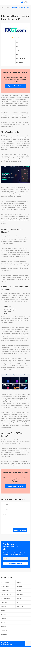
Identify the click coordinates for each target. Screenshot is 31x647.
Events (3, 610)
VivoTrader (20, 598)
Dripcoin (19, 602)
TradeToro (19, 590)
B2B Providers (5, 582)
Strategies (4, 634)
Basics (3, 622)
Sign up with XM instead (15, 86)
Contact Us (4, 602)
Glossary (3, 618)
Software (3, 626)
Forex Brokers (5, 586)
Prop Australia (20, 606)
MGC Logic (19, 586)
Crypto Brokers (5, 590)
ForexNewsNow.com (6, 644)
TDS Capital (20, 594)
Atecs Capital (20, 582)
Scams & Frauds (5, 598)
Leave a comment (20, 530)
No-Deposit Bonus (6, 594)
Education (3, 614)
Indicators (4, 630)
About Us (3, 606)
